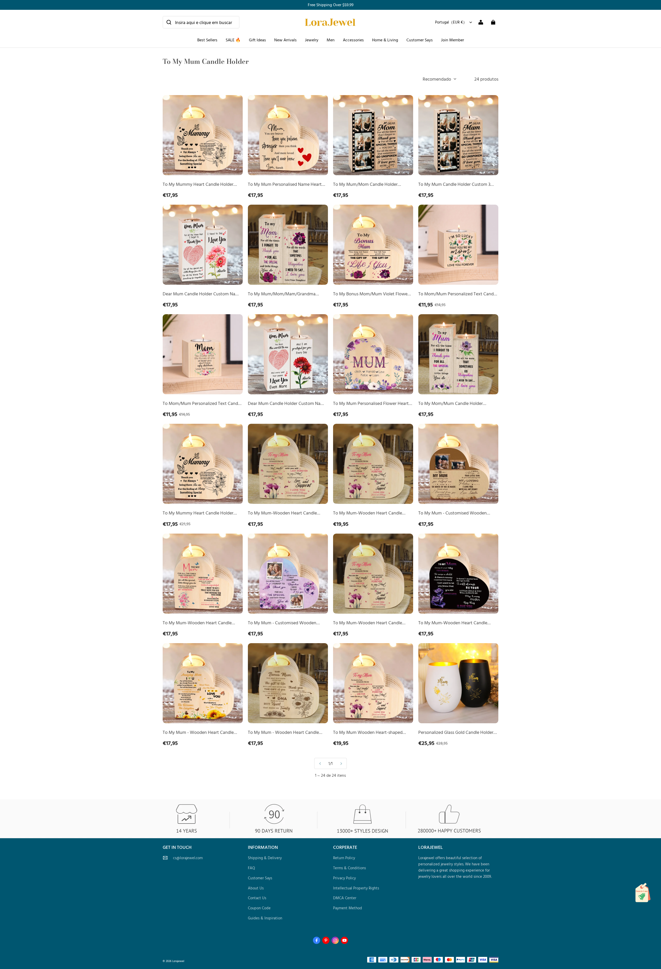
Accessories (353, 40)
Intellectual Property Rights (356, 888)
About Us (256, 888)
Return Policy (344, 858)
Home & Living (385, 40)
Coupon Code (259, 908)
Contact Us (257, 898)
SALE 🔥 (233, 40)
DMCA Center (344, 898)
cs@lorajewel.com (188, 858)
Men (331, 40)
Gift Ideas (257, 40)
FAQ (251, 868)
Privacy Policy (344, 878)
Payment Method (347, 908)
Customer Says (419, 40)
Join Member (452, 40)
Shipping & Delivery (265, 858)
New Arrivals (285, 40)
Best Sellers (207, 40)
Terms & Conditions (349, 868)
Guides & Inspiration (265, 918)
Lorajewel (178, 961)
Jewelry (311, 40)
